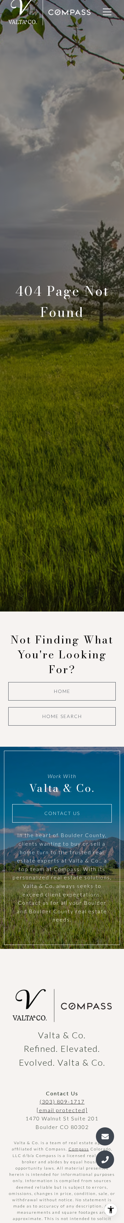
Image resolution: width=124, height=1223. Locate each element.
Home (62, 691)
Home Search (62, 716)
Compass (78, 1148)
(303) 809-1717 (62, 1101)
